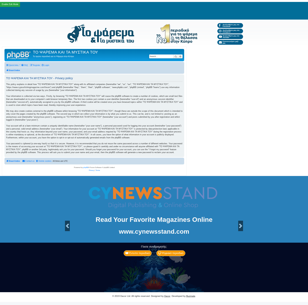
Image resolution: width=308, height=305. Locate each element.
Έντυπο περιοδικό (139, 253)
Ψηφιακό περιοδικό (172, 253)
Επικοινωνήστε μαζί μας (230, 42)
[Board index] (19, 55)
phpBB (85, 167)
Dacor (167, 296)
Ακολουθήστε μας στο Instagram (231, 31)
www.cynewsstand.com (154, 231)
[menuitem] (24, 65)
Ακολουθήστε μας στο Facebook (231, 25)
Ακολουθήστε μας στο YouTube (231, 36)
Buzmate (190, 296)
